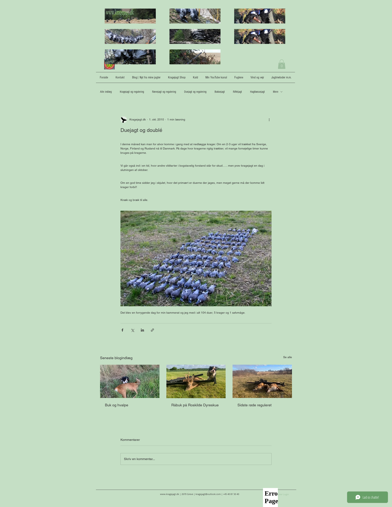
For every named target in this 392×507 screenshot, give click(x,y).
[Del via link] (152, 330)
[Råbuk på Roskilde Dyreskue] (196, 381)
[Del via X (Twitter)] (132, 330)
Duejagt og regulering (195, 92)
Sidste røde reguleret (254, 405)
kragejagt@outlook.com (208, 494)
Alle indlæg (106, 92)
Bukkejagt (220, 92)
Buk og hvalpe (116, 405)
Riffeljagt (237, 92)
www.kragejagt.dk (169, 494)
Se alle (287, 357)
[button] (282, 64)
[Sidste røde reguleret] (262, 381)
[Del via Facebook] (122, 330)
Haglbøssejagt (257, 92)
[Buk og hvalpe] (129, 381)
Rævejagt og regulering (164, 92)
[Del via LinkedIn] (142, 330)
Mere (275, 92)
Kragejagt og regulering (132, 92)
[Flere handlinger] (269, 119)
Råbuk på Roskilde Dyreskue (195, 405)
